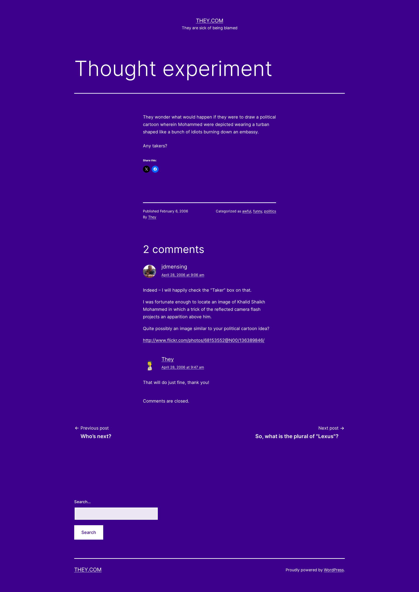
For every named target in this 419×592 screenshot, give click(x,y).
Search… (82, 501)
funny (257, 211)
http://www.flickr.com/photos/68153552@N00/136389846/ (203, 340)
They (152, 217)
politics (270, 211)
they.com (209, 20)
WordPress (334, 570)
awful (246, 211)
